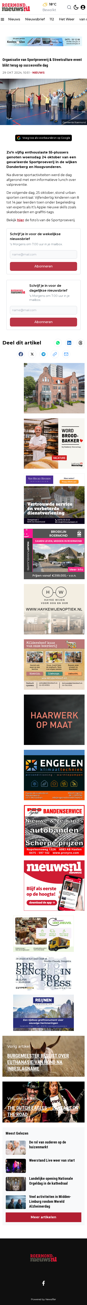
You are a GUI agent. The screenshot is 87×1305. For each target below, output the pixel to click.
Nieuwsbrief (35, 19)
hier (20, 220)
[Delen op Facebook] (21, 354)
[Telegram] (43, 354)
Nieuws (14, 19)
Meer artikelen (43, 1217)
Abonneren (43, 266)
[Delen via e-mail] (66, 354)
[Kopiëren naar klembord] (55, 354)
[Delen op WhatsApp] (58, 343)
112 (52, 19)
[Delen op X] (32, 354)
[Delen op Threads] (80, 343)
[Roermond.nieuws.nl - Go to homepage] (43, 1257)
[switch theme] (76, 7)
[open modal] (83, 7)
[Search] (69, 7)
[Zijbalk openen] (2, 19)
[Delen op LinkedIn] (69, 343)
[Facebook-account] (43, 1283)
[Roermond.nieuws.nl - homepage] (17, 7)
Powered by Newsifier (43, 1299)
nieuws (38, 72)
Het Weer (66, 19)
